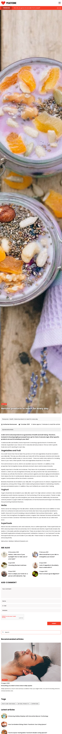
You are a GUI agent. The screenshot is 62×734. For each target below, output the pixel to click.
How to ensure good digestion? (49, 574)
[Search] (3, 632)
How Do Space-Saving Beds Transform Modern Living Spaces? (27, 732)
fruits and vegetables (8, 703)
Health (4, 404)
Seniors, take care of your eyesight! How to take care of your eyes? (17, 557)
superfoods (34, 703)
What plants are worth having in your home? (15, 686)
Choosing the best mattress (17, 565)
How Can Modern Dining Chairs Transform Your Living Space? (27, 724)
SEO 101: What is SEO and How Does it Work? (27, 8)
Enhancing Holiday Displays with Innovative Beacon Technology (28, 716)
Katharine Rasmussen (10, 424)
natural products (23, 703)
